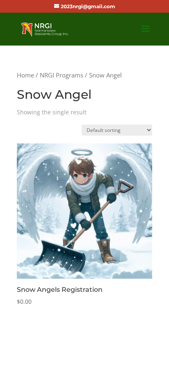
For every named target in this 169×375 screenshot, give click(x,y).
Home (25, 75)
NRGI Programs (61, 75)
